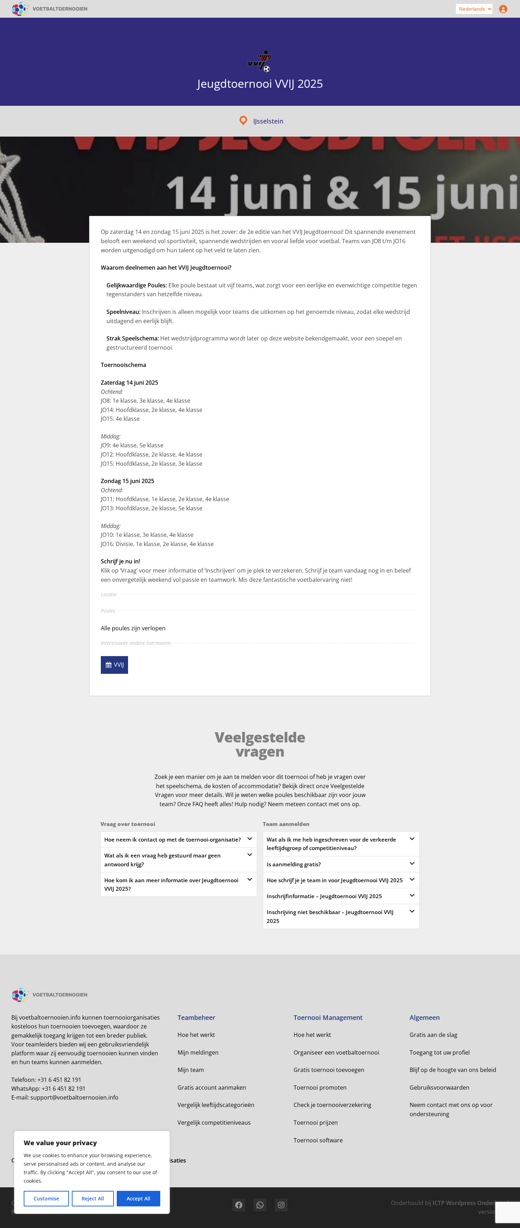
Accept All (138, 1198)
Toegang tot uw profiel (440, 1052)
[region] (92, 1172)
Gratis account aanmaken (212, 1087)
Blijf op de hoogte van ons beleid (453, 1070)
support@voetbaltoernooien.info (74, 1097)
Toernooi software (318, 1140)
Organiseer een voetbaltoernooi (336, 1052)
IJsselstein (268, 121)
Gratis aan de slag (433, 1035)
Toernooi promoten (320, 1087)
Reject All (93, 1198)
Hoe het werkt (196, 1035)
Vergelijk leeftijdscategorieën (216, 1105)
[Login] (502, 8)
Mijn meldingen (198, 1052)
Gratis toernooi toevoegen (329, 1070)
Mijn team (191, 1070)
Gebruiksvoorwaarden (439, 1087)
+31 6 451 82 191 (59, 1080)
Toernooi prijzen (316, 1122)
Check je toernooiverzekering (332, 1105)
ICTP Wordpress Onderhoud (471, 1203)
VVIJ (119, 664)
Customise (46, 1198)
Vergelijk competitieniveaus (214, 1122)
